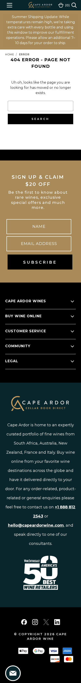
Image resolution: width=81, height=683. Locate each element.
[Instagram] (35, 622)
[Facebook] (24, 622)
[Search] (74, 5)
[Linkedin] (57, 622)
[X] (46, 622)
